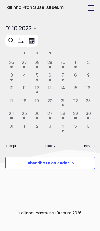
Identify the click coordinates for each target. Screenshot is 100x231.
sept (12, 146)
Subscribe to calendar (47, 163)
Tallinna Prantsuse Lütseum (34, 7)
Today (50, 146)
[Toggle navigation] (91, 8)
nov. (87, 146)
